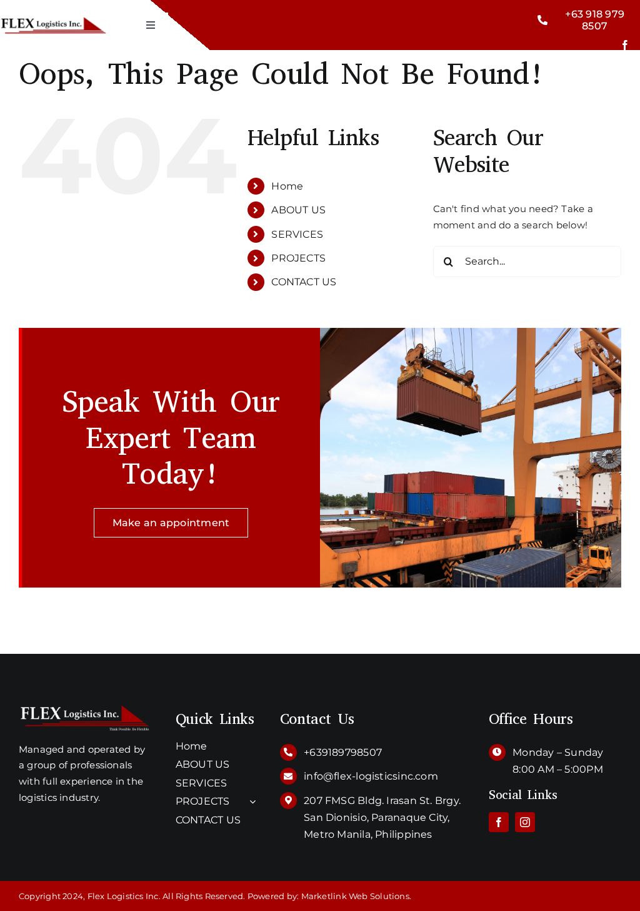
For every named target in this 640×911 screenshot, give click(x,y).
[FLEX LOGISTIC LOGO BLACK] (54, 15)
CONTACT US (303, 282)
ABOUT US (298, 210)
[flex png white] (85, 709)
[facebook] (625, 45)
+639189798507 (343, 752)
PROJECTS (298, 258)
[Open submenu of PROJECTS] (250, 801)
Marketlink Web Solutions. (356, 896)
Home (287, 186)
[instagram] (525, 822)
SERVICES (297, 234)
